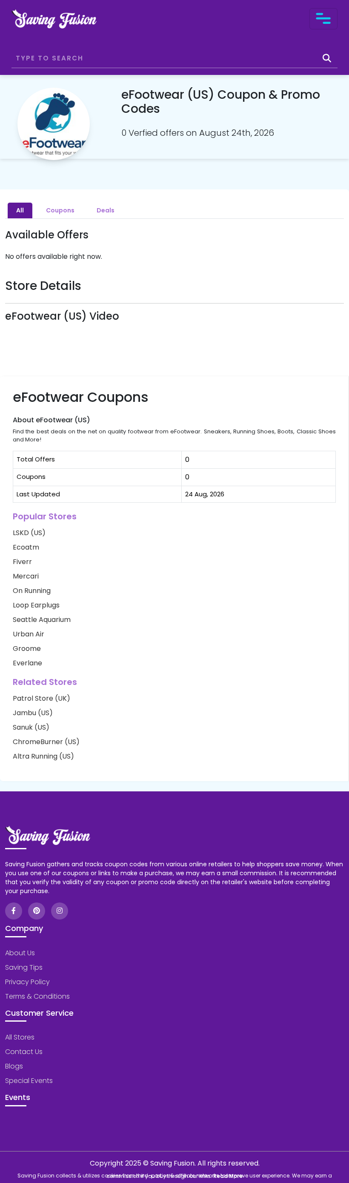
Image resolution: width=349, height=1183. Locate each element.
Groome (27, 648)
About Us (20, 953)
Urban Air (28, 634)
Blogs (14, 1066)
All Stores (19, 1037)
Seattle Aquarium (42, 619)
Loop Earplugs (36, 605)
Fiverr (22, 562)
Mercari (26, 576)
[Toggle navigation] (323, 18)
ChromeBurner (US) (46, 742)
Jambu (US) (33, 713)
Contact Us (24, 1052)
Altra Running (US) (43, 756)
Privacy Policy (27, 982)
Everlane (27, 663)
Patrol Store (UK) (41, 698)
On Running (32, 591)
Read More (228, 1176)
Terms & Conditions (37, 996)
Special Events (29, 1081)
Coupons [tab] (60, 210)
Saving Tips (24, 967)
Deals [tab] (105, 210)
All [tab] (20, 210)
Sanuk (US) (31, 727)
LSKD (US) (29, 533)
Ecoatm (26, 547)
